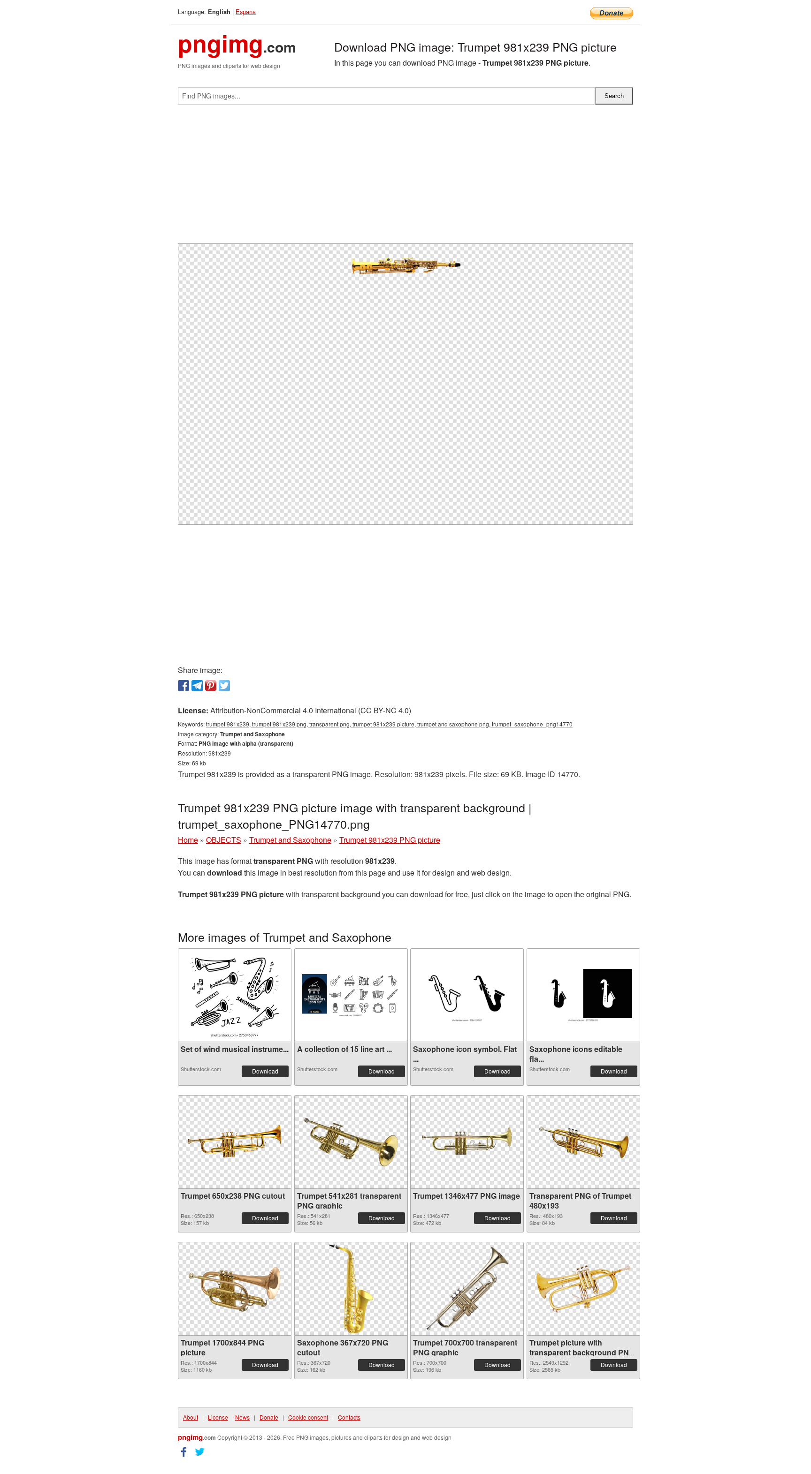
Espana (246, 11)
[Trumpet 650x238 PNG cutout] (235, 1142)
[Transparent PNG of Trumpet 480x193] (583, 1142)
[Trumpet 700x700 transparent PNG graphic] (467, 1288)
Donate (269, 1417)
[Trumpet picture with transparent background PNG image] (583, 1289)
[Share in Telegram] (197, 685)
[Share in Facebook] (183, 685)
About (190, 1417)
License (218, 1417)
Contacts (349, 1417)
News (242, 1417)
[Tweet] (224, 685)
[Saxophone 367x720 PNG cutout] (351, 1288)
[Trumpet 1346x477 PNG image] (467, 1142)
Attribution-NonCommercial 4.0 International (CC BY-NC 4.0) (310, 710)
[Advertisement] (405, 177)
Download (265, 1071)
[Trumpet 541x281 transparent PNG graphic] (351, 1142)
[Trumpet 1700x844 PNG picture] (235, 1289)
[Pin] (210, 685)
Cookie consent (308, 1417)
